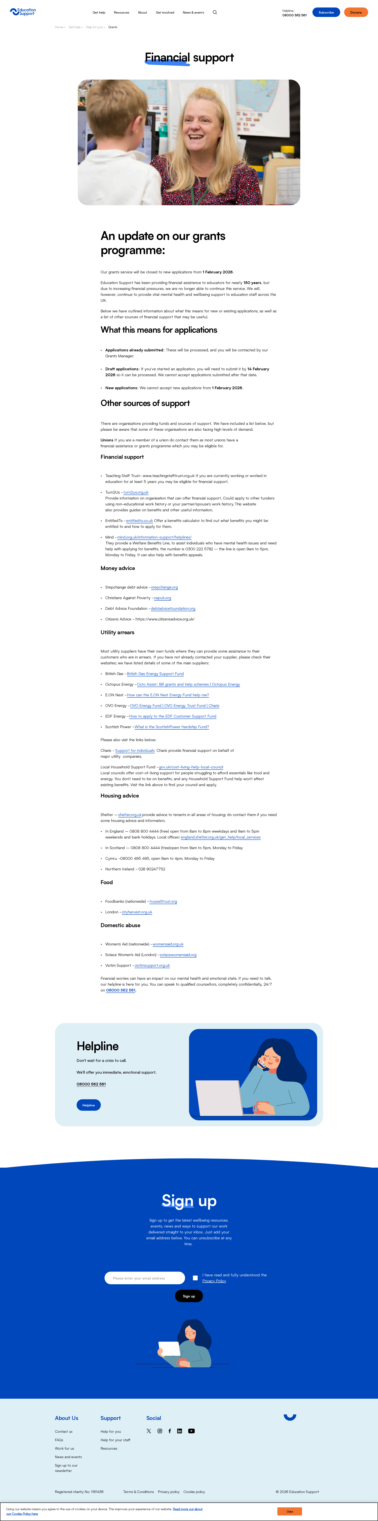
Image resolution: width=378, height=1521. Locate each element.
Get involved (165, 12)
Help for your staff (115, 1439)
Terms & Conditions (138, 1491)
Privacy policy (169, 1491)
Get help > (76, 27)
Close (290, 1511)
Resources (121, 12)
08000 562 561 (91, 1083)
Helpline (88, 1105)
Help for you (111, 1431)
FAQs (59, 1439)
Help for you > (95, 27)
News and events (68, 1456)
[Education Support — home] (23, 12)
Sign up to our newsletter (66, 1467)
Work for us (64, 1448)
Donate (356, 12)
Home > (60, 27)
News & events (193, 12)
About (142, 12)
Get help (99, 12)
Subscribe (326, 12)
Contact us (63, 1431)
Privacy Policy (214, 1280)
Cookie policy (194, 1491)
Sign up (189, 1295)
